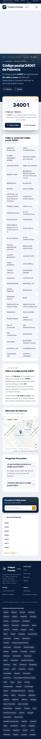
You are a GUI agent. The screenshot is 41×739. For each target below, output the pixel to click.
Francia (32, 651)
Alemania (31, 612)
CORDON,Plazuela (13, 213)
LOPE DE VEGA (28, 278)
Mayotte (6, 699)
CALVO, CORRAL (28, 189)
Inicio (4, 57)
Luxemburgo (29, 686)
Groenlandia (17, 656)
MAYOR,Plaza (27, 290)
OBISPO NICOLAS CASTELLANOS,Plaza (30, 305)
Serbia (23, 726)
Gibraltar (6, 656)
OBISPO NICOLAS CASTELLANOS (13, 305)
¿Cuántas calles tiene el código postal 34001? (19, 484)
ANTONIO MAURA (13, 165)
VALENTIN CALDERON (27, 355)
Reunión (24, 721)
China (5, 634)
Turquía (15, 734)
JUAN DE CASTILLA (10, 272)
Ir (33, 508)
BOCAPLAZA (27, 183)
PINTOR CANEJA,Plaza (28, 319)
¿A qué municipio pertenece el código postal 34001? (19, 465)
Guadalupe (27, 656)
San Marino (14, 726)
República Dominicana (11, 721)
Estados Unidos (29, 647)
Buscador (26, 577)
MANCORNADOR (12, 283)
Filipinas (14, 651)
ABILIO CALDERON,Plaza (29, 149)
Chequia (23, 629)
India (13, 669)
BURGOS (10, 189)
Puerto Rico (7, 717)
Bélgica (6, 625)
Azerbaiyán (15, 621)
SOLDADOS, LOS (12, 348)
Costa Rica (7, 638)
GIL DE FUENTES (12, 238)
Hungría (6, 669)
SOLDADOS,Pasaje (29, 348)
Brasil (34, 625)
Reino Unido (18, 717)
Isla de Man (7, 673)
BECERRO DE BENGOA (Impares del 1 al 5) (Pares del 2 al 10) (29, 174)
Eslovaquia (7, 647)
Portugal (30, 712)
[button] (20, 432)
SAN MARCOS (27, 334)
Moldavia (15, 699)
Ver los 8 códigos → (11, 553)
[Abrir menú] (36, 7)
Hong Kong (32, 664)
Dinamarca (26, 638)
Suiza (32, 730)
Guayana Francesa (27, 660)
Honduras (23, 664)
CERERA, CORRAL (13, 206)
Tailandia (7, 734)
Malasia (30, 691)
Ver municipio (31, 125)
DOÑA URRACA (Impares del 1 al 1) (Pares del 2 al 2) (12, 228)
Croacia (16, 638)
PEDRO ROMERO (12, 319)
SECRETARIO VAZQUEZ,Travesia (29, 342)
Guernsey (7, 664)
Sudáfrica (16, 730)
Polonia (21, 712)
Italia (5, 682)
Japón (12, 682)
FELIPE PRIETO (28, 228)
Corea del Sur (32, 634)
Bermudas (15, 625)
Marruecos (22, 695)
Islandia (17, 673)
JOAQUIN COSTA (28, 256)
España (6, 612)
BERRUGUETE (11, 183)
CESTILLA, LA (27, 206)
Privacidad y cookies (30, 594)
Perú (34, 708)
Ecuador (6, 643)
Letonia (27, 682)
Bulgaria (6, 629)
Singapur (32, 726)
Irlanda (31, 669)
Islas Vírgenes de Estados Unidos (24, 678)
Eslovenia (17, 647)
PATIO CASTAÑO (28, 312)
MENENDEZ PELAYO (11, 298)
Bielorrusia (25, 625)
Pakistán (18, 708)
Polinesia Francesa (10, 712)
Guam (5, 660)
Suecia (25, 730)
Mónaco (24, 699)
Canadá (15, 629)
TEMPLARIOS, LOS (11, 355)
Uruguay (32, 734)
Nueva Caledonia (9, 704)
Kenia (19, 682)
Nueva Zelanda (23, 704)
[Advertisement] (20, 32)
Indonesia (22, 669)
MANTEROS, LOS (28, 283)
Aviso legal (26, 591)
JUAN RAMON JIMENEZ (27, 272)
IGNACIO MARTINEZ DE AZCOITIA (11, 247)
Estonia (6, 651)
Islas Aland (26, 673)
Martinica (32, 695)
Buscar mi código (8, 594)
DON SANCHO (27, 219)
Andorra (6, 616)
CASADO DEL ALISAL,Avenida (28, 198)
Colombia (22, 634)
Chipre (13, 634)
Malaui (6, 695)
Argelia (14, 616)
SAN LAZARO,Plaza (12, 334)
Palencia (25, 57)
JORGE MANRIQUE (10, 264)
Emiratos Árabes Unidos (20, 643)
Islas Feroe (7, 678)
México (25, 580)
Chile (31, 629)
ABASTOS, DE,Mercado (11, 149)
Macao (6, 691)
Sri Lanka (7, 730)
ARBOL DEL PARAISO (30, 165)
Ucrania (23, 734)
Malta (13, 695)
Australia (33, 616)
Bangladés (26, 621)
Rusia (5, 726)
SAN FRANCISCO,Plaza (29, 326)
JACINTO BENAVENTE (11, 256)
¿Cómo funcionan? (8, 591)
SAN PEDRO (11, 342)
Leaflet (19, 451)
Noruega (33, 699)
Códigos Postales (16, 7)
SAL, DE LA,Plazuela (11, 326)
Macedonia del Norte (18, 691)
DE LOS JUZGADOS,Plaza (29, 213)
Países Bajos (8, 708)
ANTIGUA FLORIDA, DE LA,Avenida (29, 158)
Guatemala (14, 660)
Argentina (23, 616)
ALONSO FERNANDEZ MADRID (11, 158)
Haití (14, 664)
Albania (22, 612)
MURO (25, 298)
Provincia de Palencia (14, 57)
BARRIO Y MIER (12, 174)
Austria (6, 621)
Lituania (18, 686)
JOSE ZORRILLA (28, 264)
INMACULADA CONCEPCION (27, 247)
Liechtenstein (8, 686)
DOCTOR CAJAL (12, 219)
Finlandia (24, 651)
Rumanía (33, 721)
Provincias (26, 573)
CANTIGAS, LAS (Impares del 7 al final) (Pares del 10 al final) (12, 197)
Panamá (27, 708)
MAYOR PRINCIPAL (10, 290)
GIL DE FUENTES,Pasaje (28, 238)
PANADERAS (11, 312)
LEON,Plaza (11, 278)
